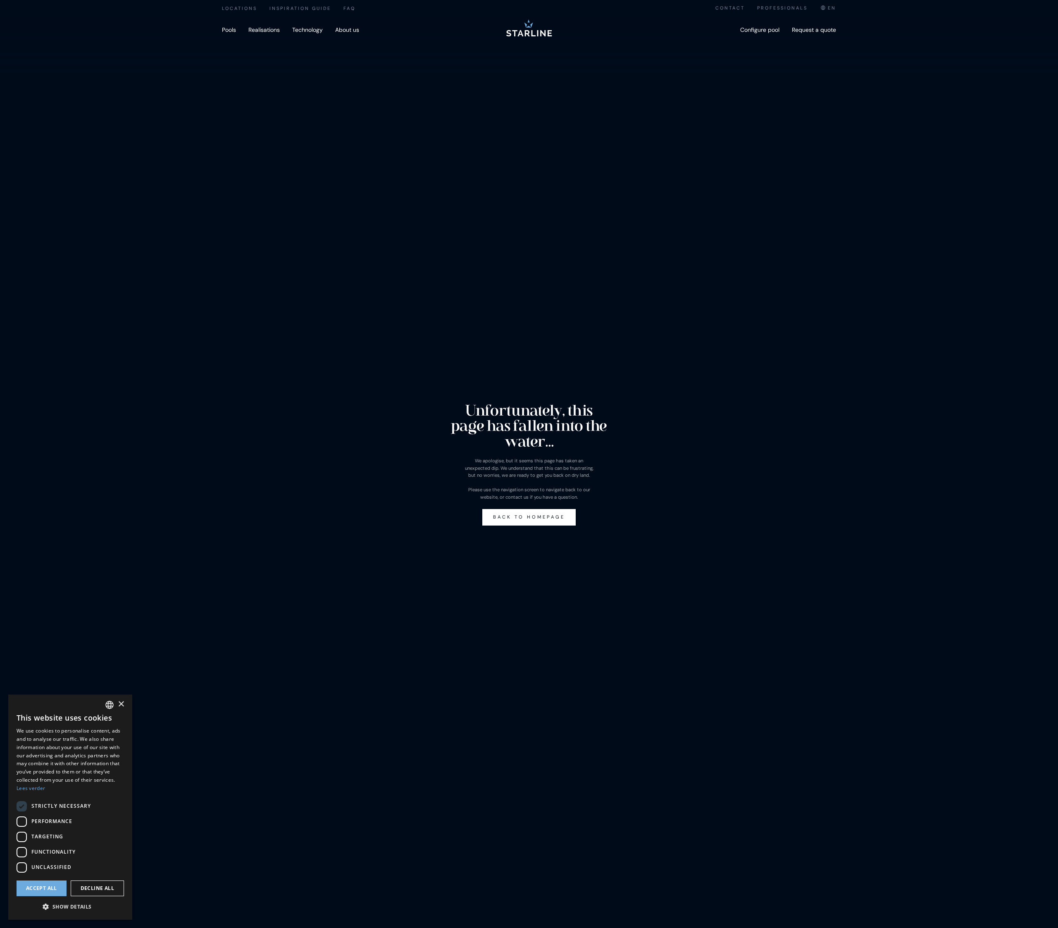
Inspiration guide (300, 8)
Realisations (264, 29)
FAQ (349, 8)
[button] (70, 906)
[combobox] (828, 8)
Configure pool (759, 29)
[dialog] (70, 807)
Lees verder (31, 788)
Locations (239, 8)
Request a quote (814, 29)
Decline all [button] (97, 888)
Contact (730, 8)
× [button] (121, 704)
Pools (229, 29)
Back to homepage (529, 517)
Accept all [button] (41, 888)
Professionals (782, 8)
